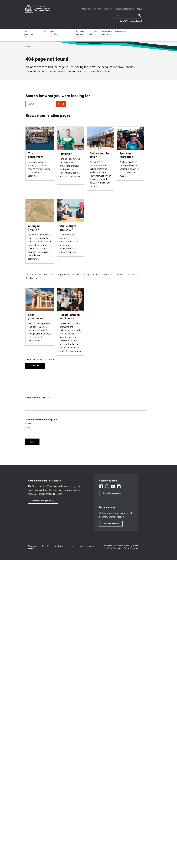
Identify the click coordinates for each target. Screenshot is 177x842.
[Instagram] (107, 487)
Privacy (71, 546)
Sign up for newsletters (112, 493)
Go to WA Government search (131, 21)
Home (27, 47)
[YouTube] (113, 487)
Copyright (45, 546)
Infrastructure (120, 32)
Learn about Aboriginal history (43, 500)
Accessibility (86, 9)
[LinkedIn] (119, 487)
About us (97, 9)
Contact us (108, 9)
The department (28, 33)
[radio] (26, 423)
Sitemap (31, 548)
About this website (87, 546)
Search (140, 15)
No (29, 428)
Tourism (66, 32)
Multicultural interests (107, 33)
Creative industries (53, 33)
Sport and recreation (80, 33)
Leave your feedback (111, 523)
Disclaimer (59, 546)
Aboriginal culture (93, 33)
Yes (30, 423)
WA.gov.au (32, 546)
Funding (40, 32)
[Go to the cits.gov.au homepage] (37, 9)
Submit (32, 442)
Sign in (139, 9)
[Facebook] (101, 487)
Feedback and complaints (124, 9)
